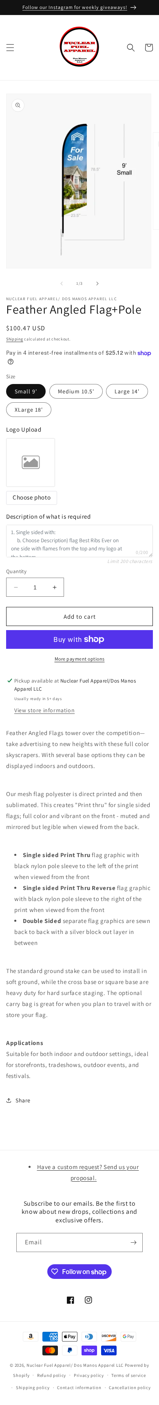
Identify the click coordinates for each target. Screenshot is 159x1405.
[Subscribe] (133, 1242)
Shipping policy (33, 1387)
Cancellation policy (129, 1387)
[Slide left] (62, 283)
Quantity (16, 571)
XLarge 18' (29, 409)
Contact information (79, 1387)
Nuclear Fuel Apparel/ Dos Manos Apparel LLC (75, 1365)
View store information (44, 710)
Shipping (14, 339)
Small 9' (26, 391)
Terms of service (128, 1375)
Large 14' (127, 391)
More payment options (80, 659)
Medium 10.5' (76, 391)
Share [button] (23, 1100)
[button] (10, 48)
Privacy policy (89, 1375)
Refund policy (51, 1375)
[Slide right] (97, 283)
